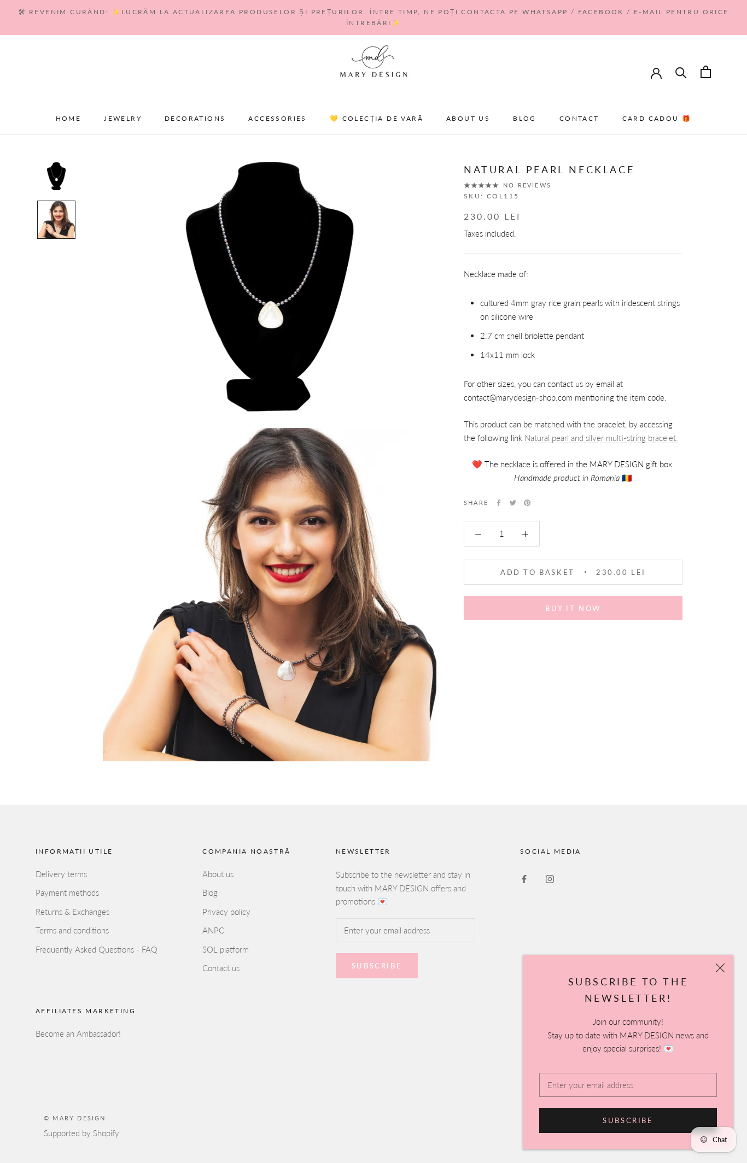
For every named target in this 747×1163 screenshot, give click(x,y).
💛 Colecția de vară (376, 118)
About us (468, 118)
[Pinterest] (527, 503)
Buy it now (573, 608)
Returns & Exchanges (72, 912)
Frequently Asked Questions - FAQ (96, 949)
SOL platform (225, 949)
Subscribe (628, 1120)
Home (68, 118)
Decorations (195, 118)
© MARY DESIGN (75, 1117)
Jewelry (123, 118)
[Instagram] (550, 878)
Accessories (277, 118)
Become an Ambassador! (78, 1033)
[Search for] (681, 72)
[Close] (720, 968)
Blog (524, 118)
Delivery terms (61, 874)
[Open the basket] (706, 72)
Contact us (221, 968)
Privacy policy (226, 912)
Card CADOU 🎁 (657, 118)
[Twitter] (513, 503)
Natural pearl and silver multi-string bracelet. (601, 438)
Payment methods (67, 892)
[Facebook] (498, 503)
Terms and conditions (72, 930)
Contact (579, 118)
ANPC (213, 930)
